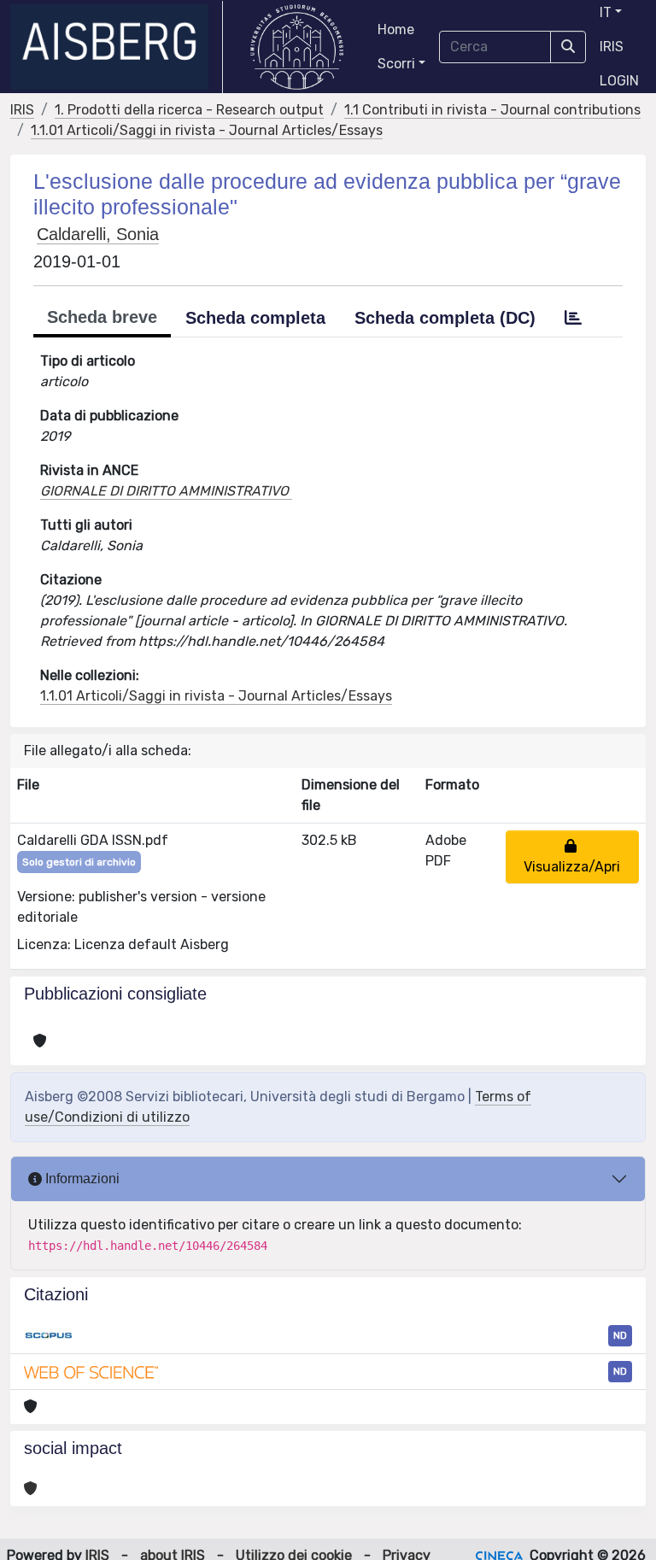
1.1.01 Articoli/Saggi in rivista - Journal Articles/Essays (207, 130)
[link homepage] (116, 47)
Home (396, 29)
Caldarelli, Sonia (98, 234)
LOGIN (619, 81)
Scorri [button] (396, 64)
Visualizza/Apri (572, 856)
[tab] (573, 318)
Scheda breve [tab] (102, 317)
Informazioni (81, 1178)
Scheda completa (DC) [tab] (445, 317)
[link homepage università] (297, 47)
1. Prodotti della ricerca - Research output (189, 110)
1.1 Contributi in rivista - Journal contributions (492, 110)
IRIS (612, 46)
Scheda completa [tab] (255, 317)
